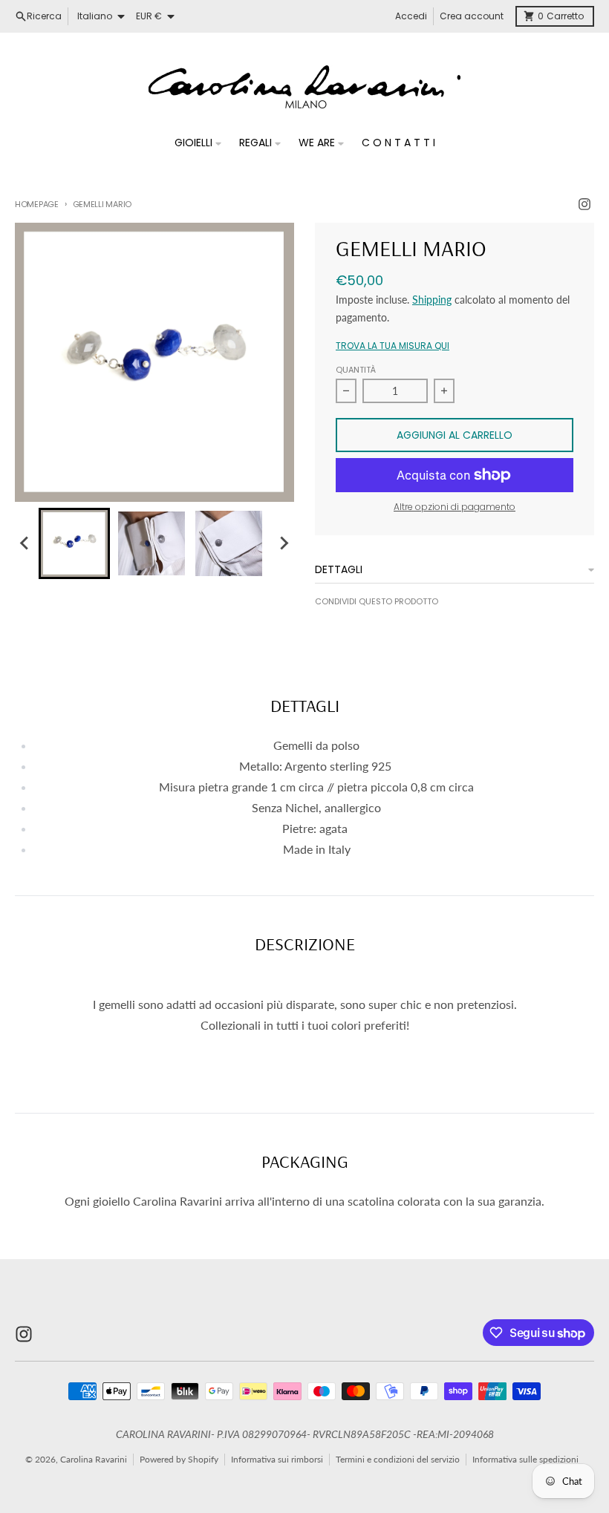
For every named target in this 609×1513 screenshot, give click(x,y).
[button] (74, 543)
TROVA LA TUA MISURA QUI (392, 346)
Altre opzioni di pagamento (454, 507)
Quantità (356, 370)
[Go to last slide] (25, 543)
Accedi (411, 16)
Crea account (472, 16)
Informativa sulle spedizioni (525, 1459)
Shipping (432, 299)
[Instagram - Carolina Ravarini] (584, 204)
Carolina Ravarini (93, 1459)
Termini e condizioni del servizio (398, 1459)
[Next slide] (283, 543)
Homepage (37, 204)
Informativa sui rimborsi (277, 1459)
